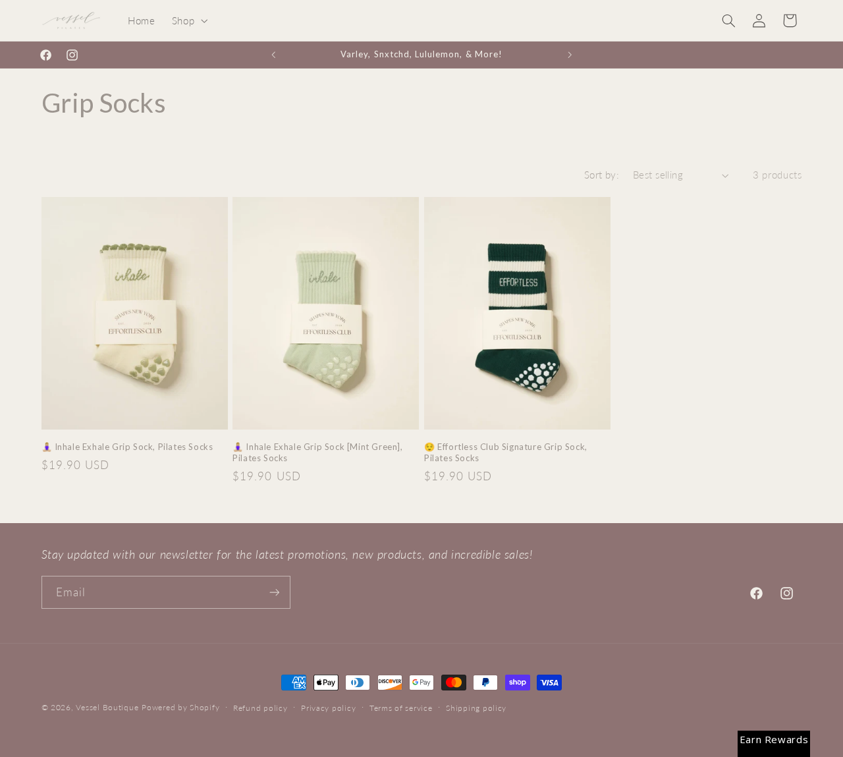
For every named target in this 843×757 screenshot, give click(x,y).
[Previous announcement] (273, 55)
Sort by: (601, 175)
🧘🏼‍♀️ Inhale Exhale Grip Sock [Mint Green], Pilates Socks (317, 452)
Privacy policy (328, 708)
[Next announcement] (569, 55)
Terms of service (401, 708)
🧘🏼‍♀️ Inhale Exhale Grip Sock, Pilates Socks (127, 446)
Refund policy (260, 708)
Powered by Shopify (180, 707)
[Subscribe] (274, 592)
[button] (188, 20)
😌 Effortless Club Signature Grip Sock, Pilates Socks (505, 452)
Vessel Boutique (107, 707)
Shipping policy (476, 708)
